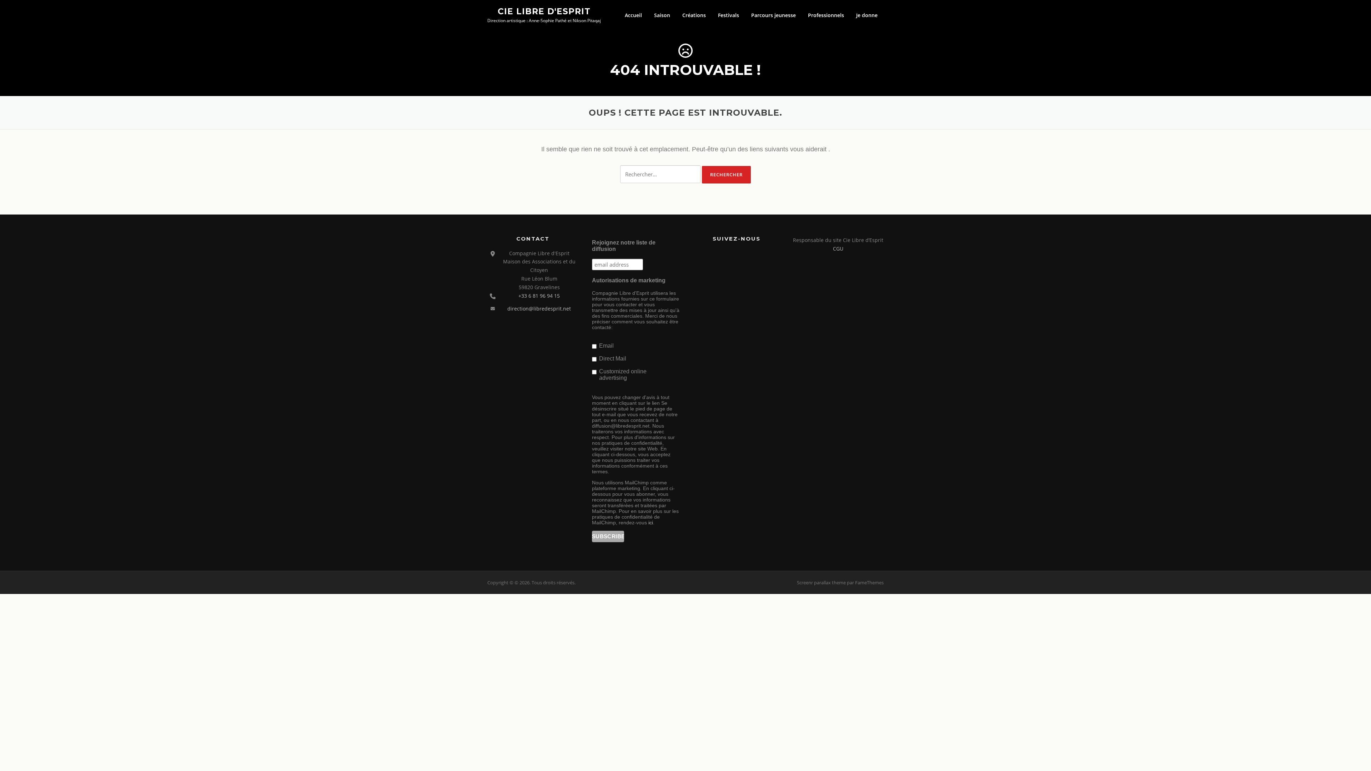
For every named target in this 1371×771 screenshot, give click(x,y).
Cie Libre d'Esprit (544, 11)
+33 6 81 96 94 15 (539, 295)
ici (650, 522)
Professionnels (826, 15)
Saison (662, 15)
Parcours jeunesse (773, 15)
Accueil (633, 15)
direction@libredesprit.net (539, 308)
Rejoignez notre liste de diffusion (624, 246)
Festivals (728, 15)
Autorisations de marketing (629, 280)
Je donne (867, 15)
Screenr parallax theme (821, 582)
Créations (694, 15)
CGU (838, 248)
